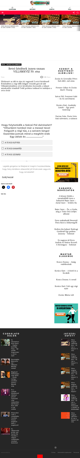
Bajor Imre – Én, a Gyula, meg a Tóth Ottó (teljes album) (66, 211)
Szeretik (51, 9)
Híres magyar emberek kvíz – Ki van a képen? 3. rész (30, 26)
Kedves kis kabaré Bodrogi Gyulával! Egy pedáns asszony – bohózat (66, 231)
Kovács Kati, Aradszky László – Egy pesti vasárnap (66, 107)
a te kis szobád (12, 154)
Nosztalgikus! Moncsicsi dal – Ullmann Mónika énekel (15, 364)
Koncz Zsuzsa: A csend (66, 279)
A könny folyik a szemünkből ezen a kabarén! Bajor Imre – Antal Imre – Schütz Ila (66, 199)
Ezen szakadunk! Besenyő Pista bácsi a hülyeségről (66, 221)
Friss (69, 9)
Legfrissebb (12, 9)
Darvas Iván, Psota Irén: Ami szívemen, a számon (66, 117)
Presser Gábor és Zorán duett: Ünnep (66, 88)
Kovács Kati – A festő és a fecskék (66, 272)
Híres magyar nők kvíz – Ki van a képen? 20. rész (75, 417)
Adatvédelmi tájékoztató (64, 452)
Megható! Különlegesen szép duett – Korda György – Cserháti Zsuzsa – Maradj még (16, 379)
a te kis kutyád (12, 142)
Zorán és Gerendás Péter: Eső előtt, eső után (66, 80)
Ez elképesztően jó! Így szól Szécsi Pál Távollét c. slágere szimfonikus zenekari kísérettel (15, 436)
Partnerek (76, 452)
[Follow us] (73, 13)
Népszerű (32, 9)
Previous (1, 23)
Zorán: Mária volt (66, 295)
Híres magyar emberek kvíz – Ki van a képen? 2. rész (51, 26)
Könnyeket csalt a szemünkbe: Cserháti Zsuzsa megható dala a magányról (15, 419)
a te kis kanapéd (13, 148)
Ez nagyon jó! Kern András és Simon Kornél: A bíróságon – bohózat (66, 242)
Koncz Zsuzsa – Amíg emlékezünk (66, 263)
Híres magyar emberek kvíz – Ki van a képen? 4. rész (10, 26)
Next (79, 23)
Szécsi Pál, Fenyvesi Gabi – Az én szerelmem (66, 97)
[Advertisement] (40, 45)
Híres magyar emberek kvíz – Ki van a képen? (74, 387)
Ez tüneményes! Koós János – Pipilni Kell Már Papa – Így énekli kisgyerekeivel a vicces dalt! (16, 348)
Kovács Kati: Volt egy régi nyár (66, 287)
